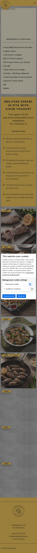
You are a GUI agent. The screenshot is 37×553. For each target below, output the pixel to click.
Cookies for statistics (13, 289)
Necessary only (9, 296)
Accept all (21, 296)
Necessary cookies (12, 284)
